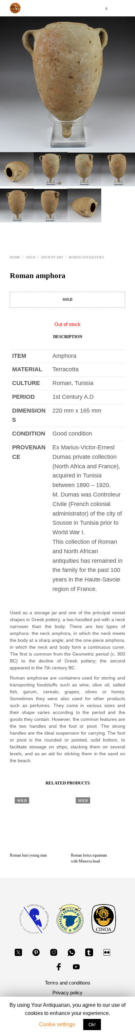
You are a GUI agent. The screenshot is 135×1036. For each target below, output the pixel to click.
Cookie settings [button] (57, 1026)
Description (67, 336)
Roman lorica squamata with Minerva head (89, 858)
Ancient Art (52, 257)
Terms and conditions (67, 982)
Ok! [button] (92, 1026)
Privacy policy (67, 992)
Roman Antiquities (86, 257)
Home (15, 257)
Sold (30, 257)
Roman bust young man (28, 855)
